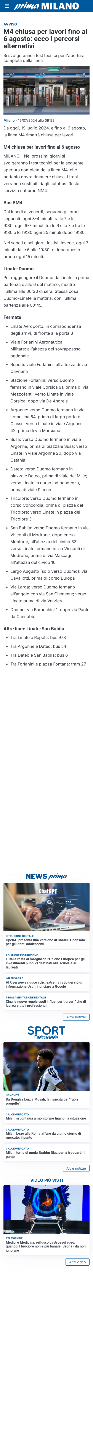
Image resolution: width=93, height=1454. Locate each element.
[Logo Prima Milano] (46, 6)
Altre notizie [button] (76, 1017)
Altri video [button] (77, 1262)
